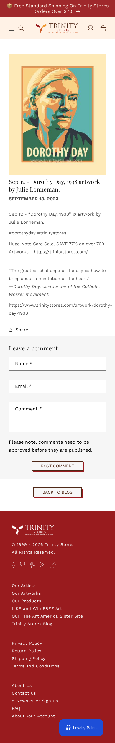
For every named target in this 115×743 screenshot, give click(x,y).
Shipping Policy (28, 658)
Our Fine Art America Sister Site (47, 616)
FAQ (16, 708)
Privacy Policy (27, 643)
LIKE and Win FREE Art (37, 608)
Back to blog (57, 492)
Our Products (26, 600)
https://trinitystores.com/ (61, 251)
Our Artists (24, 585)
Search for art (21, 27)
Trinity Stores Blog (32, 623)
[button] (11, 28)
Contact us (24, 693)
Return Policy (26, 650)
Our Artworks (26, 593)
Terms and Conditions (36, 666)
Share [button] (22, 329)
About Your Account (33, 716)
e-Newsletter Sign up (35, 700)
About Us (22, 685)
